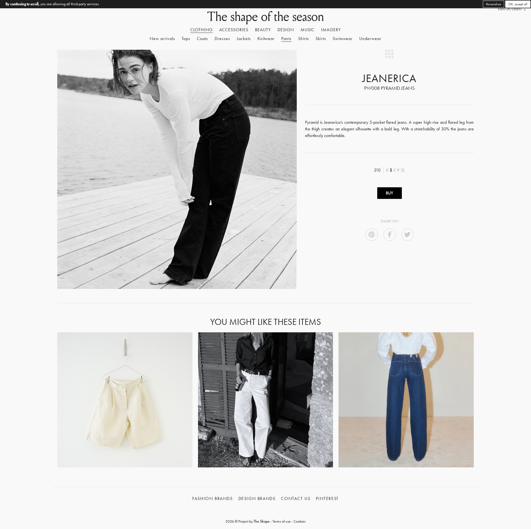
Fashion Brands (212, 498)
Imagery (331, 30)
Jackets (244, 38)
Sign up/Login (509, 9)
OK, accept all (517, 4)
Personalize (493, 4)
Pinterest (327, 498)
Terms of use (281, 521)
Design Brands (257, 498)
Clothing (201, 30)
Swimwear (343, 38)
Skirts (321, 38)
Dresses (222, 38)
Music (308, 30)
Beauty (263, 30)
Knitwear (266, 38)
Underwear (370, 38)
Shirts (303, 38)
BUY (389, 193)
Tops (186, 38)
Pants (286, 38)
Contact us (295, 498)
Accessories (234, 30)
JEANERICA (389, 78)
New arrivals (162, 38)
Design (285, 30)
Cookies (299, 521)
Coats (202, 38)
